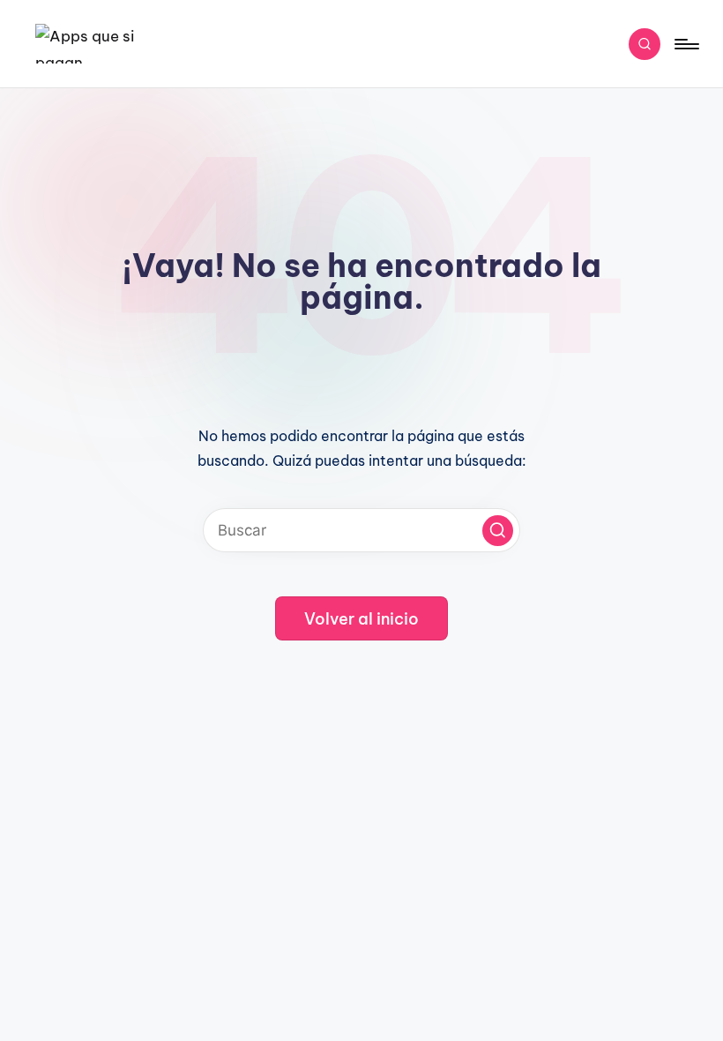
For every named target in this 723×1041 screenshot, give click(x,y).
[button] (497, 530)
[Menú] (686, 44)
